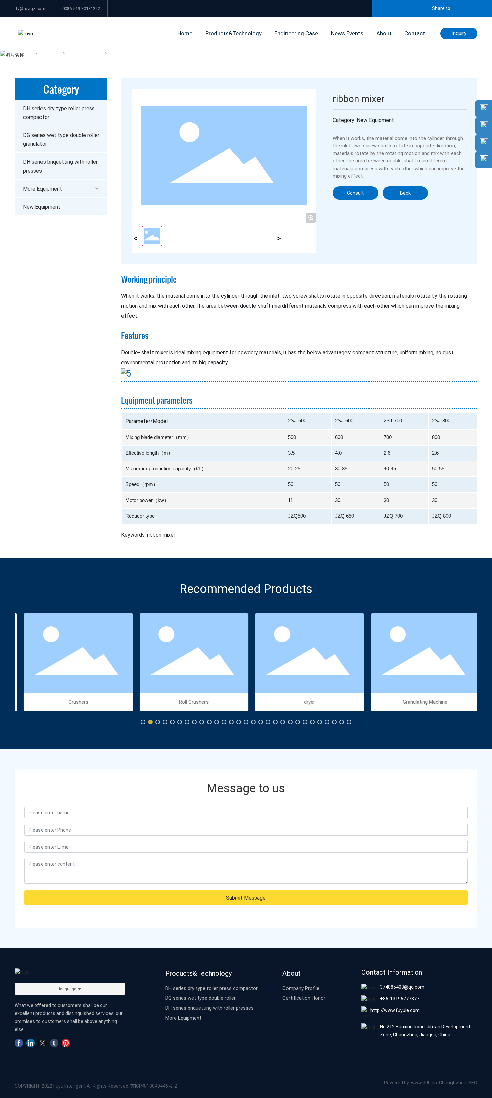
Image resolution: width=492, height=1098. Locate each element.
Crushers (73, 701)
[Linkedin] (30, 1042)
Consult (355, 193)
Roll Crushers (188, 701)
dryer (303, 701)
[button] (143, 722)
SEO (472, 1082)
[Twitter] (42, 1042)
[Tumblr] (54, 1042)
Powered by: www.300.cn (410, 1082)
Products (50, 53)
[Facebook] (19, 1042)
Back (405, 193)
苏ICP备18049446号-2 (153, 1086)
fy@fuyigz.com (30, 8)
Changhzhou (453, 1082)
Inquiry (459, 32)
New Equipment (86, 53)
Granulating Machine (419, 701)
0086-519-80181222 (80, 8)
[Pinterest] (66, 1042)
